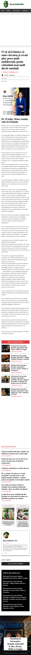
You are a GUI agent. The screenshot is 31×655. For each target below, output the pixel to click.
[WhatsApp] (12, 84)
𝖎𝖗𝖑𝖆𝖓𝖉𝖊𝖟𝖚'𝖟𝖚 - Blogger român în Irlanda (12, 653)
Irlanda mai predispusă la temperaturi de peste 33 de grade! (8, 523)
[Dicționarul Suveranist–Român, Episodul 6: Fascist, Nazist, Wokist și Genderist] (5, 368)
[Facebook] (2, 84)
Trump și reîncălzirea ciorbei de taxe (15, 468)
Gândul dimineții (6, 455)
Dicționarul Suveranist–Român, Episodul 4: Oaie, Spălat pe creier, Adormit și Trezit (20, 391)
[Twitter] (6, 84)
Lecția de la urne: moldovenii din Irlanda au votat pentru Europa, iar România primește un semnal (14, 496)
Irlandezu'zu (12, 75)
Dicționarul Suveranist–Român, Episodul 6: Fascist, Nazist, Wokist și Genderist (19, 367)
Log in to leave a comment (15, 563)
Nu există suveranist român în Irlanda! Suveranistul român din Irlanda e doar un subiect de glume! (14, 487)
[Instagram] (6, 552)
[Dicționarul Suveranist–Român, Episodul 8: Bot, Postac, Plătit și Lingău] (5, 348)
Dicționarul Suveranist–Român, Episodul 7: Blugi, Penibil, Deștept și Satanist (20, 357)
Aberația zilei (16, 351)
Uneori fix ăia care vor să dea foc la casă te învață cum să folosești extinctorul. (14, 461)
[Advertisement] (15, 30)
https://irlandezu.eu (6, 543)
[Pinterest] (9, 84)
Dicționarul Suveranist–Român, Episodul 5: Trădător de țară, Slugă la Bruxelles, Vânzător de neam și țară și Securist (20, 379)
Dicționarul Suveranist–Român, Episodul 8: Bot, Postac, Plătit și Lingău (19, 347)
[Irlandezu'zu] (2, 75)
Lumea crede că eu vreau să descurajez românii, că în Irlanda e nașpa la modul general (23, 524)
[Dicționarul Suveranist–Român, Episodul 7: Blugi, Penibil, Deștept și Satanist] (5, 358)
